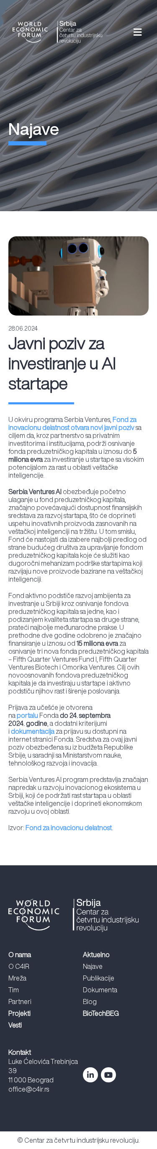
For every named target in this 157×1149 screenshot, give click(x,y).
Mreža (17, 978)
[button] (128, 32)
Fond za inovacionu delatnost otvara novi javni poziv (72, 423)
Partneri (19, 1001)
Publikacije (98, 978)
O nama (19, 955)
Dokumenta (100, 990)
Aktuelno (96, 955)
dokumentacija (32, 731)
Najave (93, 966)
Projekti (19, 1013)
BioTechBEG (101, 1013)
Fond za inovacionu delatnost (69, 828)
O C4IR (18, 966)
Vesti (15, 1025)
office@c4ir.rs (28, 1089)
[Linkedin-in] (90, 1074)
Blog (90, 1001)
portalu (27, 715)
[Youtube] (108, 1074)
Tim (13, 990)
